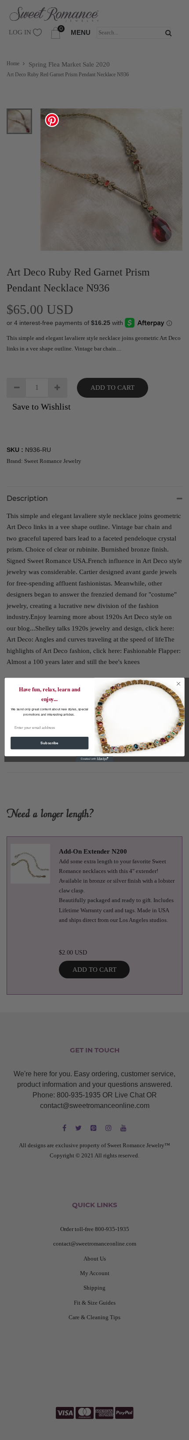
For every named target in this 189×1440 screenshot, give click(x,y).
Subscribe (49, 743)
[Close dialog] (178, 684)
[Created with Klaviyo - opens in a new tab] (94, 759)
